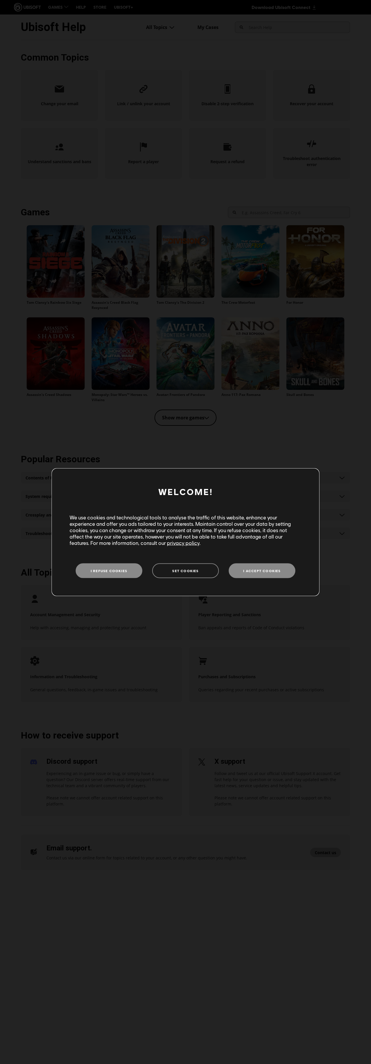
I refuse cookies (109, 570)
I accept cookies (262, 570)
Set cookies (185, 570)
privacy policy (183, 542)
